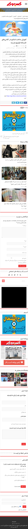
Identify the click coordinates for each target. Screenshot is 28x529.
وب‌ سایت (24, 253)
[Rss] (20, 275)
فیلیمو (22, 107)
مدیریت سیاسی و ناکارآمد (19, 472)
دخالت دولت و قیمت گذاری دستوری (17, 469)
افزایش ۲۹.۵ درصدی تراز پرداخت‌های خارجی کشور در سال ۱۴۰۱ (11, 137)
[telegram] (9, 275)
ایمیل (24, 247)
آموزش (14, 16)
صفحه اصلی (25, 16)
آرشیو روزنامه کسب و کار (12, 362)
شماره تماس (23, 416)
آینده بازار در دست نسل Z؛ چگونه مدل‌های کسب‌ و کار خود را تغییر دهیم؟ (15, 183)
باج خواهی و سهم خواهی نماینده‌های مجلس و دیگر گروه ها (14, 476)
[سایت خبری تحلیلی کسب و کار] (14, 4)
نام (25, 241)
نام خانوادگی (23, 412)
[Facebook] (17, 275)
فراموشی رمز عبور (22, 510)
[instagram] (12, 275)
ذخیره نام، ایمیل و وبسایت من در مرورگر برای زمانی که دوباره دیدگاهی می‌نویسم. (15, 260)
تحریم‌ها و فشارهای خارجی (19, 480)
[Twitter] (15, 275)
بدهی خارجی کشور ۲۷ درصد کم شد (18, 133)
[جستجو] (3, 280)
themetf (14, 522)
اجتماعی (19, 16)
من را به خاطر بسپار (15, 507)
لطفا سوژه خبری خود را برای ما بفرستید (17, 428)
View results (17, 487)
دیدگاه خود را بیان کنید (20, 48)
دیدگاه (24, 226)
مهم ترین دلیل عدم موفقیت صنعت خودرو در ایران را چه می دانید (15, 465)
